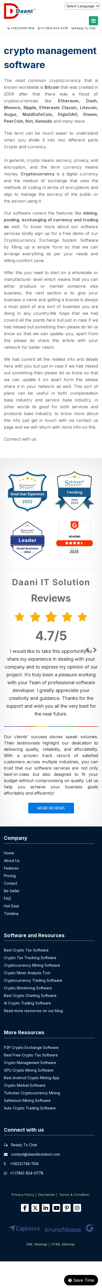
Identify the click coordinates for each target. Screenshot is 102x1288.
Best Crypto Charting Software (30, 995)
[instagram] (77, 1208)
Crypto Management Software (30, 1062)
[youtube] (56, 1208)
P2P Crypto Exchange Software (31, 1047)
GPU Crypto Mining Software (28, 1070)
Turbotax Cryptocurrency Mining (32, 1093)
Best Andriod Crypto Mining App (31, 1078)
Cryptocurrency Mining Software (32, 965)
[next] (95, 650)
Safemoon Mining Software (27, 1100)
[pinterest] (67, 1208)
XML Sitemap (36, 1244)
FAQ (7, 898)
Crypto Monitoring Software (28, 988)
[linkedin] (46, 1208)
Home (9, 853)
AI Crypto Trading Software (27, 1003)
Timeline (11, 913)
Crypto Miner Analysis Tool (27, 973)
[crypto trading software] (33, 17)
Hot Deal (11, 906)
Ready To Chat (84, 28)
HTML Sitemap (63, 1244)
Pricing (10, 875)
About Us (12, 860)
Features (11, 868)
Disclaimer (46, 1194)
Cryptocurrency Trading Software (33, 980)
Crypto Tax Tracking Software (30, 957)
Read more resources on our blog (33, 1010)
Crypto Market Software (25, 1085)
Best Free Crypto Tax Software (31, 1055)
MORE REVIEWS (51, 808)
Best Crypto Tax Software (26, 950)
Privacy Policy (23, 1194)
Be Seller (12, 891)
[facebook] (25, 1208)
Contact (10, 883)
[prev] (87, 650)
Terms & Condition (74, 1194)
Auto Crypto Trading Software (30, 1108)
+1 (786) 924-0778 (54, 28)
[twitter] (35, 1208)
